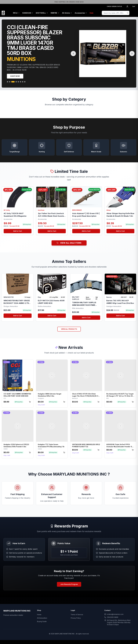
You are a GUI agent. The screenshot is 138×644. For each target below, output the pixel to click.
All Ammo (66, 13)
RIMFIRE (54, 13)
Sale (91, 13)
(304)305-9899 (112, 612)
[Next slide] (132, 51)
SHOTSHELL (41, 13)
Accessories (80, 13)
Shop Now (15, 71)
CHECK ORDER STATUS (114, 6)
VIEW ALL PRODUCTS (69, 324)
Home (39, 609)
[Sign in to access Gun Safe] (133, 13)
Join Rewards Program (69, 579)
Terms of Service (77, 609)
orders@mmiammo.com (115, 609)
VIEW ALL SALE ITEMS (70, 238)
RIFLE (15, 13)
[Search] (128, 13)
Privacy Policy (76, 613)
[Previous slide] (73, 51)
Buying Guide (42, 616)
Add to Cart (17, 226)
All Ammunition (42, 613)
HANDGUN (26, 13)
